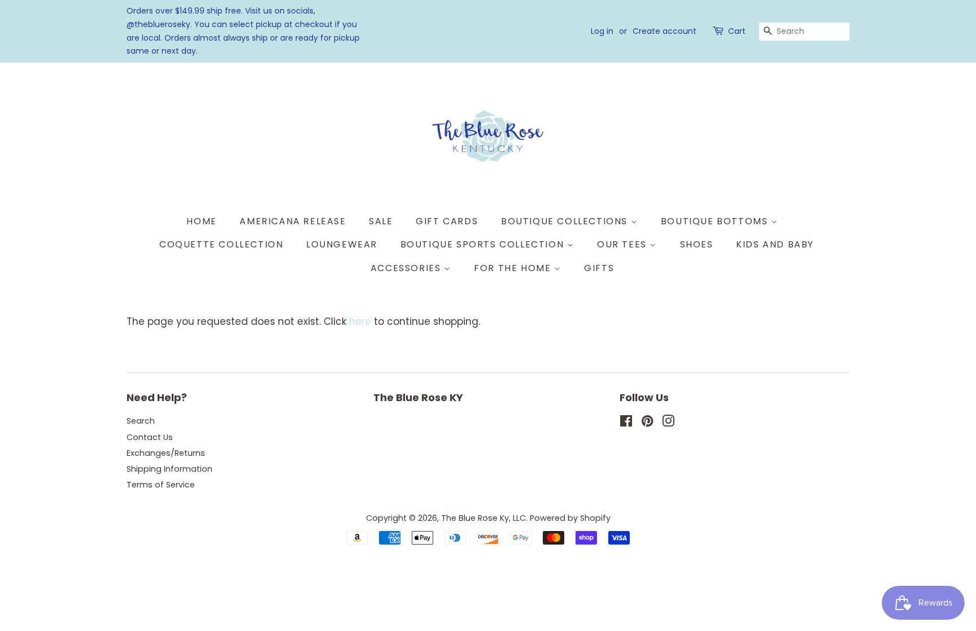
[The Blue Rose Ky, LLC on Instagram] (668, 423)
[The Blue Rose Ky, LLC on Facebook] (626, 423)
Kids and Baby (775, 244)
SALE (381, 221)
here (360, 321)
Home (201, 221)
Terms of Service (161, 484)
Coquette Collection (221, 244)
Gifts (599, 268)
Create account (664, 31)
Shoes (696, 244)
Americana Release (292, 221)
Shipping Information (169, 469)
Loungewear (341, 244)
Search (141, 421)
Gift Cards (447, 221)
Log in (602, 31)
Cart (737, 31)
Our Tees (623, 244)
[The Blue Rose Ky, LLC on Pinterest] (647, 423)
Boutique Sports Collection (483, 244)
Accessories (407, 268)
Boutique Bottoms (716, 221)
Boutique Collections (566, 221)
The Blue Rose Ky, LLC (483, 518)
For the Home (514, 268)
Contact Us (150, 437)
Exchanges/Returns (166, 453)
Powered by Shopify (570, 518)
